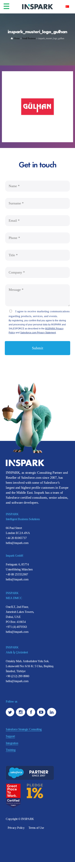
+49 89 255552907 (17, 574)
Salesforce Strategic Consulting (24, 729)
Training (10, 749)
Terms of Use (36, 827)
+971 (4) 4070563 (16, 626)
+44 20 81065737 (16, 538)
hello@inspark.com (17, 543)
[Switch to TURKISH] (67, 6)
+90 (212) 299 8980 (17, 676)
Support (10, 736)
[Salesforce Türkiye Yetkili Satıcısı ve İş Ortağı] (37, 6)
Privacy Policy (16, 827)
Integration (12, 743)
